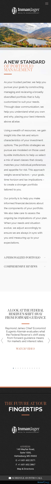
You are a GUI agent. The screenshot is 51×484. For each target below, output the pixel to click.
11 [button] (37, 368)
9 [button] (32, 368)
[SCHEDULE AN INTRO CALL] (25, 440)
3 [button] (18, 368)
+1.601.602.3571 (26, 460)
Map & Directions (25, 469)
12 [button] (39, 368)
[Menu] (45, 3)
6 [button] (25, 368)
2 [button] (15, 368)
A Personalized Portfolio (22, 257)
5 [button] (22, 368)
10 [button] (34, 368)
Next (47, 341)
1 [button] (13, 368)
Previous (3, 341)
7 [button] (27, 368)
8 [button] (30, 368)
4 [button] (20, 368)
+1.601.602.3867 (26, 464)
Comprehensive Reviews (20, 266)
